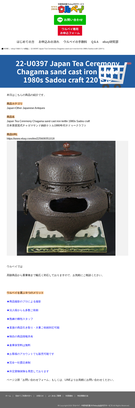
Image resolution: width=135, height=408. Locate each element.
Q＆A (94, 41)
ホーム (8, 395)
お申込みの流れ (49, 41)
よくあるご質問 (54, 395)
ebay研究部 (110, 41)
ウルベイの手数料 (75, 41)
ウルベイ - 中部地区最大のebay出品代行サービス (92, 405)
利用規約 (69, 395)
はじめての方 (25, 41)
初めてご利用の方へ (23, 395)
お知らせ (40, 395)
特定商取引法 (82, 395)
